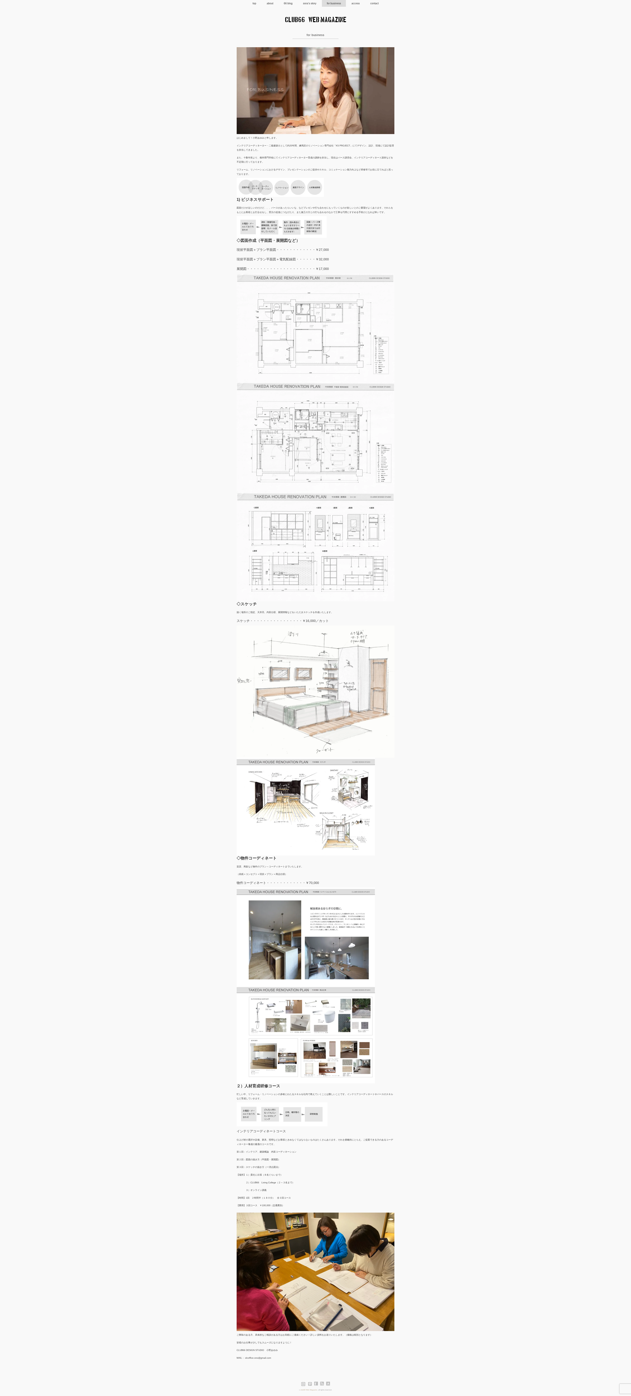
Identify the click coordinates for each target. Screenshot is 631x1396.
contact (374, 3)
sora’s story (309, 3)
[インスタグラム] (304, 1384)
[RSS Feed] (322, 1384)
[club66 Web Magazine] (315, 19)
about (270, 3)
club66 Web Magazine (308, 1390)
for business (334, 3)
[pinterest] (311, 1384)
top (254, 3)
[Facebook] (317, 1384)
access (355, 3)
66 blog (288, 3)
